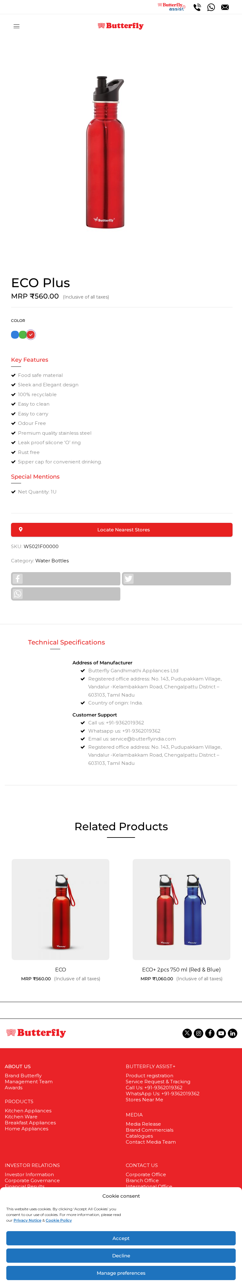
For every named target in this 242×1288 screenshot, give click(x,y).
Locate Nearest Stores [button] (123, 530)
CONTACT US (142, 1165)
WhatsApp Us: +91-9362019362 (162, 1094)
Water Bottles (52, 561)
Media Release (143, 1124)
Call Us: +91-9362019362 (154, 1088)
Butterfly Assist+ (151, 1066)
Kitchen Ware (21, 1117)
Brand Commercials (149, 1130)
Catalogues (139, 1136)
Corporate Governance (32, 1180)
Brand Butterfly (23, 1076)
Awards (13, 1088)
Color (18, 320)
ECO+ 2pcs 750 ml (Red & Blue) (181, 970)
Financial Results (24, 1186)
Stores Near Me (144, 1100)
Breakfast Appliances (30, 1123)
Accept (121, 1238)
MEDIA (134, 1115)
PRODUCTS (19, 1101)
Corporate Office (146, 1174)
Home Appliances (26, 1129)
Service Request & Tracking (158, 1082)
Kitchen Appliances (28, 1111)
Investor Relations (32, 1165)
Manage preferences (121, 1273)
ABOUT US (18, 1066)
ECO (60, 970)
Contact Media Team (151, 1142)
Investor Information (29, 1174)
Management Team (29, 1082)
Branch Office (142, 1180)
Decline (121, 1256)
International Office (149, 1186)
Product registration (149, 1076)
